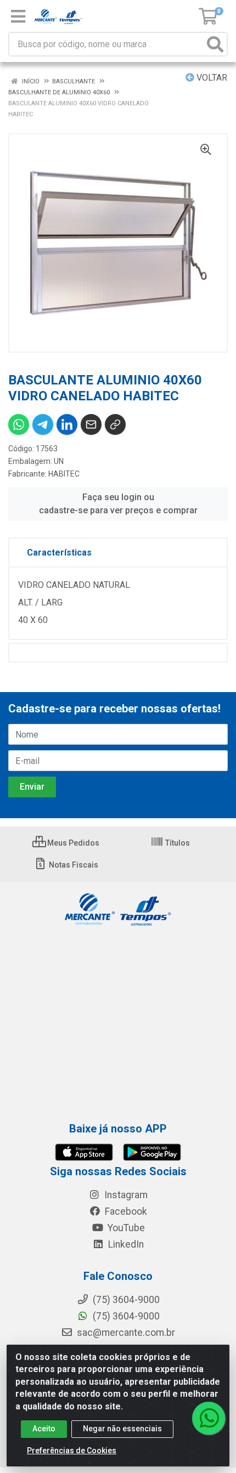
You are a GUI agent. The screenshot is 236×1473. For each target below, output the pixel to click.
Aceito (43, 1428)
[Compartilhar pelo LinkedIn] (67, 424)
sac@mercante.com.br (125, 1332)
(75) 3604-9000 (125, 1316)
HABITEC (64, 473)
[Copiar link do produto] (115, 424)
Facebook (125, 1211)
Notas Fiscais (72, 864)
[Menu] (18, 16)
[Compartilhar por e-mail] (91, 424)
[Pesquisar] (215, 44)
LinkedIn (125, 1244)
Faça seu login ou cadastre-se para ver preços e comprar (118, 503)
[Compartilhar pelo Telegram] (42, 424)
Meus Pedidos (72, 843)
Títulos (177, 843)
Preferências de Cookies (71, 1450)
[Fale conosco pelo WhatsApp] (208, 1418)
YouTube (125, 1227)
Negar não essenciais (122, 1428)
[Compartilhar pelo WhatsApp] (18, 424)
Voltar (210, 77)
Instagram (125, 1194)
